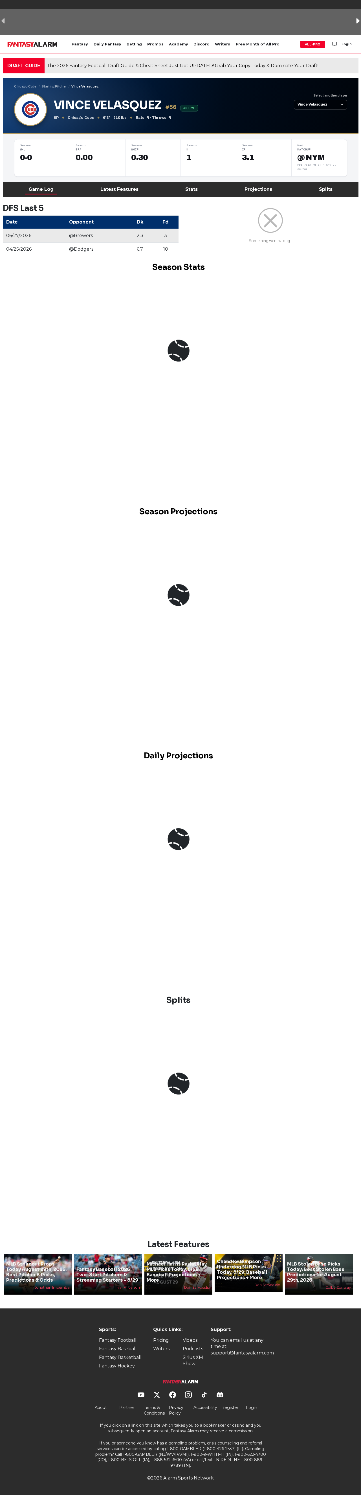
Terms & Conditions (154, 1410)
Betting (134, 44)
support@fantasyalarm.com (242, 1353)
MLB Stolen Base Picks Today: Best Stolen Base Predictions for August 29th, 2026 (316, 1272)
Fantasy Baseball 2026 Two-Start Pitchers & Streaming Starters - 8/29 (107, 1274)
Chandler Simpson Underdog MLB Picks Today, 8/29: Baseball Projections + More (242, 1269)
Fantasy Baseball (118, 1348)
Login (347, 44)
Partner (126, 1407)
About (101, 1407)
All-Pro (313, 44)
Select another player (330, 95)
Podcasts (193, 1348)
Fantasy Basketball (120, 1357)
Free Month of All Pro (257, 44)
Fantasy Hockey (117, 1366)
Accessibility (205, 1407)
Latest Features (119, 189)
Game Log (41, 189)
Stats (191, 189)
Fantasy (80, 44)
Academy (178, 44)
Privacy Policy (176, 1410)
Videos (190, 1340)
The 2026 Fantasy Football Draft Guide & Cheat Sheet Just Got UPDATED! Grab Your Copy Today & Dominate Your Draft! (182, 65)
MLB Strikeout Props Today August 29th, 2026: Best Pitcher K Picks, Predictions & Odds (36, 1272)
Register (229, 1407)
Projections (258, 189)
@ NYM (311, 157)
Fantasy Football (118, 1340)
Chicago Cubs (25, 86)
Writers (222, 44)
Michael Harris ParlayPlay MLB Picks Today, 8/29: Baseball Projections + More (177, 1272)
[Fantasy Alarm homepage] (32, 44)
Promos (155, 44)
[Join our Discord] (334, 44)
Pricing (161, 1340)
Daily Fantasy (107, 44)
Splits (326, 189)
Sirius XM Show (193, 1360)
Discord (201, 44)
